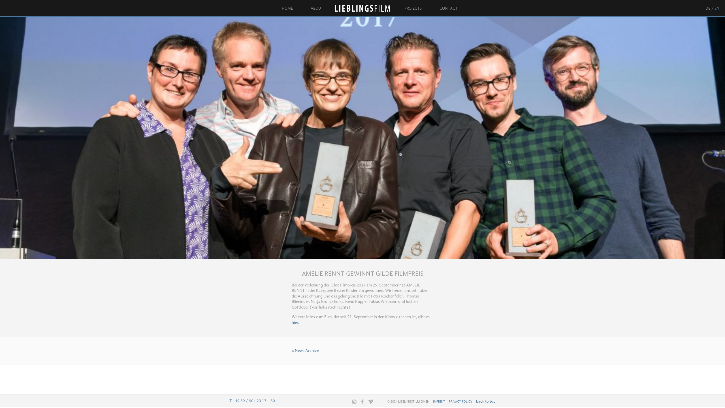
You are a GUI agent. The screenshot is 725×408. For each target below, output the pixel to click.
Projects (413, 8)
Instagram (354, 402)
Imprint (439, 401)
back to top (486, 401)
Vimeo (370, 401)
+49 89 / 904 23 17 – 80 (254, 401)
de (707, 8)
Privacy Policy (460, 401)
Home (287, 8)
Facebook (362, 401)
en (717, 8)
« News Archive (305, 351)
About (317, 8)
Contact (449, 8)
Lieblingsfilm (364, 8)
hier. (295, 323)
